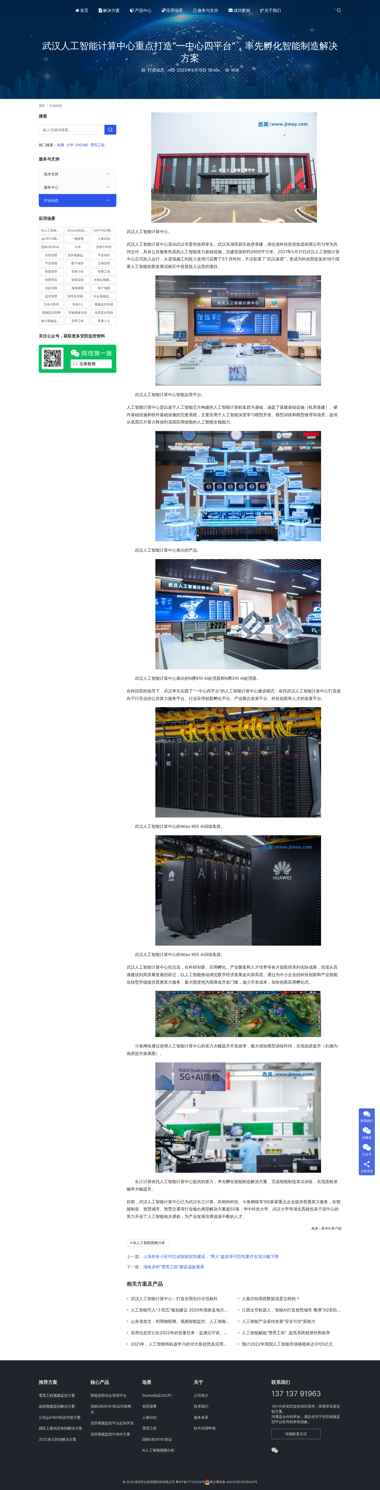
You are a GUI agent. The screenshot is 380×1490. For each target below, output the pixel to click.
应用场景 (174, 10)
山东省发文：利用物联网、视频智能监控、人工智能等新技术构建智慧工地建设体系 (180, 1321)
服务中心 (51, 187)
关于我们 (272, 10)
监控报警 (51, 296)
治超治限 (51, 288)
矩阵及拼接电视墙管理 (78, 296)
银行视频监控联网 (52, 321)
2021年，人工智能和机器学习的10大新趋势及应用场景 (180, 1344)
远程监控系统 (104, 312)
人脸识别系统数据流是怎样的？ (271, 1298)
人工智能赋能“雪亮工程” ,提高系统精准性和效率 (286, 1332)
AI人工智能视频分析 (149, 1242)
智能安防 (77, 280)
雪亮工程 (97, 145)
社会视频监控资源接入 (105, 296)
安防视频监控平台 (78, 255)
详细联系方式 (296, 1434)
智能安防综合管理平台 (108, 1395)
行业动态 (156, 70)
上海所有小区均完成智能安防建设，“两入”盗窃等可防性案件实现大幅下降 (211, 1256)
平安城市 (104, 255)
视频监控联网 (51, 312)
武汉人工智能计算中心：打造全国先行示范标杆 (174, 1298)
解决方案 (111, 10)
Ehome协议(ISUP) (78, 230)
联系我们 (201, 1406)
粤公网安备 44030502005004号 (233, 1482)
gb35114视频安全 (52, 239)
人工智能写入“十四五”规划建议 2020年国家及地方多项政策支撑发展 (180, 1310)
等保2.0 (77, 304)
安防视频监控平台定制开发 (112, 1423)
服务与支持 (207, 10)
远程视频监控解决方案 (57, 1406)
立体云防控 (51, 304)
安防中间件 (104, 247)
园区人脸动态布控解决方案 (60, 1428)
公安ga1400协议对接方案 (60, 1417)
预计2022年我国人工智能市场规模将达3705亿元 (287, 1344)
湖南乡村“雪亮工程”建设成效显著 (173, 1266)
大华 (69, 145)
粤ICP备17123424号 (190, 1482)
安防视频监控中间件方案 (110, 1434)
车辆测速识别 (77, 312)
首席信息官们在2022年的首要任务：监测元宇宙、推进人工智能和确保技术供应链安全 (180, 1332)
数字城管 (77, 263)
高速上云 (104, 321)
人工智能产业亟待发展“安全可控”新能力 (278, 1321)
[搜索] (339, 10)
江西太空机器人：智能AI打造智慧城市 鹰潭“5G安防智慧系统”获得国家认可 (291, 1310)
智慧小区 (77, 271)
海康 (60, 145)
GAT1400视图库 (105, 230)
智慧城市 (51, 271)
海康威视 (77, 288)
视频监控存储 (104, 304)
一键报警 (77, 239)
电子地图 (104, 288)
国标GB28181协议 (52, 247)
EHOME (81, 145)
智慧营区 (51, 280)
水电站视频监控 (104, 280)
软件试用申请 (205, 1428)
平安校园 (51, 263)
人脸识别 (104, 239)
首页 (84, 10)
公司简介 (201, 1395)
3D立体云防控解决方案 (57, 1439)
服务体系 (201, 1417)
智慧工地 (104, 271)
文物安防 (104, 263)
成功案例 (241, 10)
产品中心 (143, 10)
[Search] (110, 130)
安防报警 (51, 255)
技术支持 (51, 174)
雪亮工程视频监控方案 (57, 1395)
